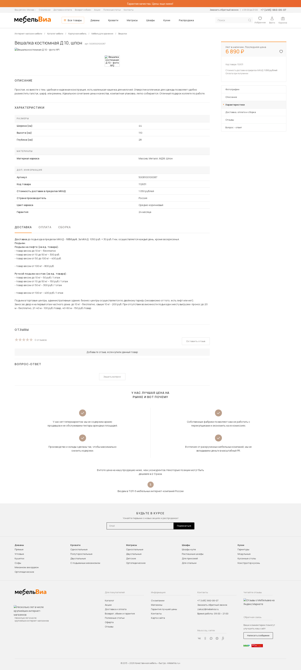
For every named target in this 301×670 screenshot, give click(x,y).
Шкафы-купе (189, 549)
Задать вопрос (112, 376)
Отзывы (229, 119)
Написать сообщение (258, 635)
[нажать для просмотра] (112, 61)
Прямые (19, 549)
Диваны (94, 20)
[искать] (249, 20)
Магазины (156, 604)
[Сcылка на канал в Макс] (211, 638)
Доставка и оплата (62, 9)
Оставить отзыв (195, 341)
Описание (231, 97)
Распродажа (186, 20)
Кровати (113, 20)
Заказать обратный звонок (224, 9)
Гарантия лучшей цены (164, 609)
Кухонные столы (247, 558)
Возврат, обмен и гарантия (120, 613)
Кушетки (19, 558)
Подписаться (184, 525)
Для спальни (189, 563)
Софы (18, 563)
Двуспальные (78, 558)
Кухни (166, 20)
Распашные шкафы (192, 553)
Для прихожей (190, 558)
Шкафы (150, 20)
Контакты (128, 9)
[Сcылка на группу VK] (199, 638)
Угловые (19, 553)
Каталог (109, 600)
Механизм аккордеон (27, 567)
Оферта (109, 622)
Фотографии (232, 89)
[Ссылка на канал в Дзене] (217, 638)
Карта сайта (158, 617)
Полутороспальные (81, 553)
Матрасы (132, 20)
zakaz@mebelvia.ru (208, 609)
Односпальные (78, 549)
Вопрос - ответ (233, 127)
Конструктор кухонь (249, 563)
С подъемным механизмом (85, 563)
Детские (131, 558)
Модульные (244, 553)
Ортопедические (24, 571)
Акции (97, 9)
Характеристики (235, 104)
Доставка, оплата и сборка (240, 112)
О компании (45, 9)
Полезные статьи (112, 9)
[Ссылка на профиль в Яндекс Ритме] (223, 638)
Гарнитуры (243, 549)
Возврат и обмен (83, 9)
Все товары (75, 20)
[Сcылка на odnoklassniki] (205, 638)
